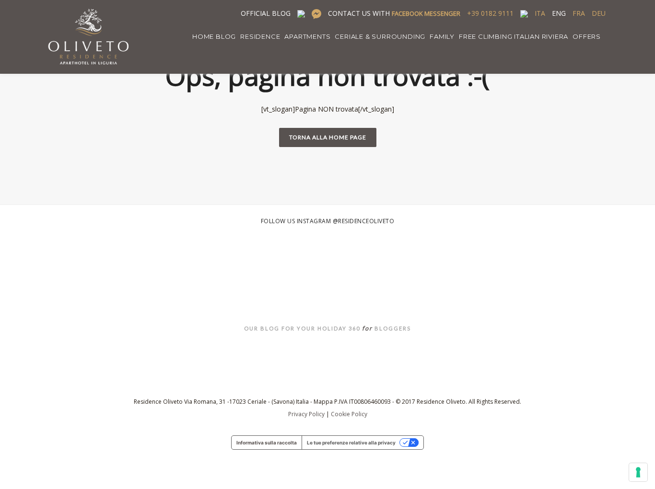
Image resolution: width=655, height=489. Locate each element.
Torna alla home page (327, 137)
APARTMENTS (307, 36)
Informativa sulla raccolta (266, 442)
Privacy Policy (306, 414)
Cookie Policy (349, 414)
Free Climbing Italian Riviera (513, 36)
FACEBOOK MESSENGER (426, 13)
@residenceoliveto (364, 221)
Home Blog (214, 36)
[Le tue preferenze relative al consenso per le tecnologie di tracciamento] (638, 472)
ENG (559, 13)
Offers (587, 36)
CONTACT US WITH (394, 13)
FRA (579, 13)
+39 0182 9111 (490, 13)
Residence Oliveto (327, 304)
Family (442, 36)
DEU (599, 13)
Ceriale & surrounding (380, 36)
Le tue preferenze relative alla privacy (351, 442)
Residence (260, 36)
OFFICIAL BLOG (266, 13)
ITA (540, 13)
